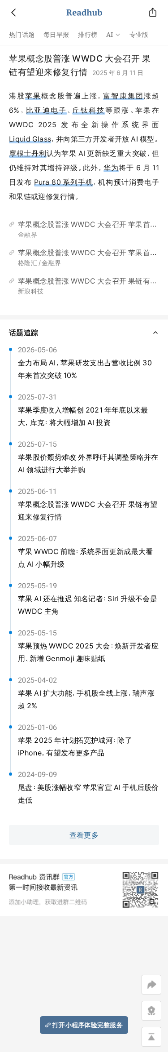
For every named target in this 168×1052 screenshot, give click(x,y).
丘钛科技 (88, 110)
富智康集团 (123, 95)
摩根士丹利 (28, 153)
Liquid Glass (30, 138)
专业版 (139, 34)
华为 (111, 167)
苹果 (33, 95)
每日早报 (56, 34)
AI (109, 34)
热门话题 (21, 34)
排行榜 (87, 34)
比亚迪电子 (46, 110)
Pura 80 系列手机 (64, 182)
